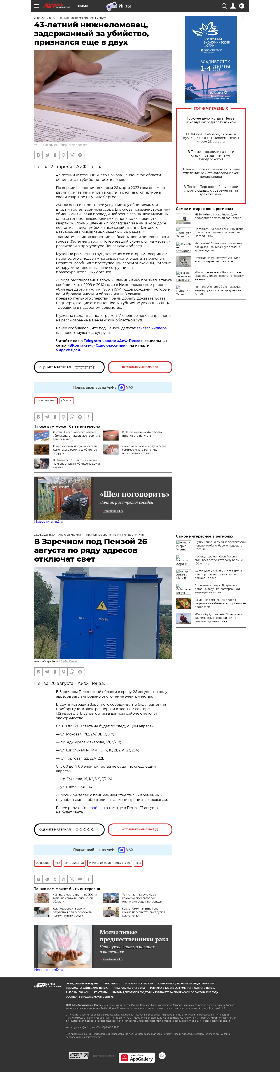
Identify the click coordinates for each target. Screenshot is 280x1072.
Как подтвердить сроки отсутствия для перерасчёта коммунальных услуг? (72, 912)
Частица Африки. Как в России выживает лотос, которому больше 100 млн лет (219, 560)
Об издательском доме (82, 983)
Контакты (100, 992)
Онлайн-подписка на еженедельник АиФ (186, 983)
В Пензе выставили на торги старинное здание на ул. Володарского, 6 (211, 155)
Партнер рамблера (103, 1055)
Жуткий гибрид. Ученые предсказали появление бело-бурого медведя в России (220, 545)
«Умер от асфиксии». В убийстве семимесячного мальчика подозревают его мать (144, 449)
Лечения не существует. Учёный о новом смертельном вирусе (217, 259)
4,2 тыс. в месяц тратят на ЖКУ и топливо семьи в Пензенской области (75, 898)
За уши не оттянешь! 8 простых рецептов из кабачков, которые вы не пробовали (220, 603)
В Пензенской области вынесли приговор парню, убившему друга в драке (76, 463)
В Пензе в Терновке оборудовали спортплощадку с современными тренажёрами (211, 190)
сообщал (97, 808)
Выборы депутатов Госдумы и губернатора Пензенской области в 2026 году (165, 992)
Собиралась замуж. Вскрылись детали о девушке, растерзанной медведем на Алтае (217, 589)
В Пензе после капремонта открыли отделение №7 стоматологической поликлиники (211, 173)
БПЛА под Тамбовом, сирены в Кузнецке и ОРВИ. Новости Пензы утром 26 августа (211, 138)
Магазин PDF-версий (139, 983)
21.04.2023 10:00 (44, 17)
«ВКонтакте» (79, 345)
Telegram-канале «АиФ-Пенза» (113, 341)
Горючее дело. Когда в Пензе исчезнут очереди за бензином (211, 120)
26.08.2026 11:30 (44, 534)
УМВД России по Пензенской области (60, 144)
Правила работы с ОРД (129, 988)
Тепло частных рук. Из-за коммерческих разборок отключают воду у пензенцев (142, 898)
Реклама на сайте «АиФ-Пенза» (87, 988)
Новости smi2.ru (48, 521)
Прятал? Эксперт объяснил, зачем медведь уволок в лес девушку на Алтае (218, 290)
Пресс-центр (111, 983)
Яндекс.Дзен (68, 350)
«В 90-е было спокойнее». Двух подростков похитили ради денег (218, 216)
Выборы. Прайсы (77, 992)
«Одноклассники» (111, 345)
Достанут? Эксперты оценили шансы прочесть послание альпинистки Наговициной (220, 232)
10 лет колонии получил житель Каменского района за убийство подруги (75, 449)
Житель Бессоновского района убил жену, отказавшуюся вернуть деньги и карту (76, 435)
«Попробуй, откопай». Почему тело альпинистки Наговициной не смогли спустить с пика (219, 618)
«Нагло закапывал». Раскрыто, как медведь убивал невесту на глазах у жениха (219, 276)
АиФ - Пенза (69, 661)
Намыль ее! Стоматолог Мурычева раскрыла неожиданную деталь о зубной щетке (218, 247)
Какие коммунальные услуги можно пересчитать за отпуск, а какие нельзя (144, 912)
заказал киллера (151, 328)
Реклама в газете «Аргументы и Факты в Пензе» (182, 988)
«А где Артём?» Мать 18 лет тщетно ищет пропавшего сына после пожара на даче (218, 574)
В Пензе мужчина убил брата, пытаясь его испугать (142, 433)
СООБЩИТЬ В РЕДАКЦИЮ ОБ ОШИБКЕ (90, 996)
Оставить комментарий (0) (140, 367)
